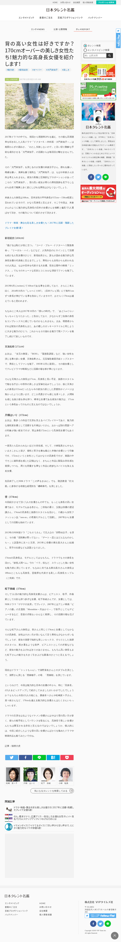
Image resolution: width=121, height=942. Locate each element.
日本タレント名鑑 (60, 10)
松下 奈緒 (48, 776)
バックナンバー (95, 18)
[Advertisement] (39, 856)
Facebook (25, 757)
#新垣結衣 (23, 70)
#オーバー (37, 70)
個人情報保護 (88, 2)
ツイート (100, 923)
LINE (39, 757)
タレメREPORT (83, 29)
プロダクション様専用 (106, 2)
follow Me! (118, 38)
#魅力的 (10, 70)
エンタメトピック (26, 18)
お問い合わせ (65, 2)
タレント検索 (94, 45)
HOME (55, 2)
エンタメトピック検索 (98, 50)
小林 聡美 (66, 776)
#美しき (65, 70)
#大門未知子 (52, 70)
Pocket (67, 757)
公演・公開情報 (60, 29)
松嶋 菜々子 (13, 776)
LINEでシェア (108, 923)
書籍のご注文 (46, 18)
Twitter (11, 757)
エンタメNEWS (38, 29)
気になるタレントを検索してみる (50, 791)
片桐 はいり (30, 776)
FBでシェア (93, 923)
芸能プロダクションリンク (70, 18)
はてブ (53, 757)
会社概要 (76, 2)
